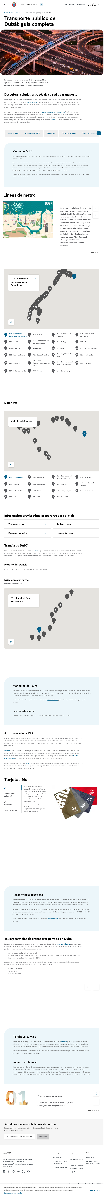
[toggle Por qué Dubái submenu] (36, 4)
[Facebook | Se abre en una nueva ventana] (8, 1171)
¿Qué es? (7, 787)
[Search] (66, 4)
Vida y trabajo (15, 12)
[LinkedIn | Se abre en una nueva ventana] (4, 1171)
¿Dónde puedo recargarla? (9, 803)
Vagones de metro (16, 524)
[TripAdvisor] (18, 1171)
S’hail (27, 763)
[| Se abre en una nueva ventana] (13, 1171)
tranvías (36, 550)
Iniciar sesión (81, 4)
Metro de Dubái (13, 133)
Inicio (22, 4)
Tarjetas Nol (51, 133)
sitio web (64, 1041)
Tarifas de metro (64, 524)
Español (71, 4)
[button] (95, 1190)
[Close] (35, 278)
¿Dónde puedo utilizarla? (9, 795)
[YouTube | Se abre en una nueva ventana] (28, 1171)
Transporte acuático (69, 133)
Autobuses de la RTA (32, 133)
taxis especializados (63, 944)
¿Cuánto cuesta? (10, 810)
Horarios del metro (65, 533)
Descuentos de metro (17, 533)
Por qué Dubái (31, 4)
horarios (53, 119)
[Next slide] (99, 133)
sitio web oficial (52, 699)
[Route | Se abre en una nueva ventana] (11, 322)
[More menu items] (41, 4)
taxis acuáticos (32, 102)
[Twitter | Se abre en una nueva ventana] (23, 1171)
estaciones (7, 750)
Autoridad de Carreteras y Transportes (52, 112)
